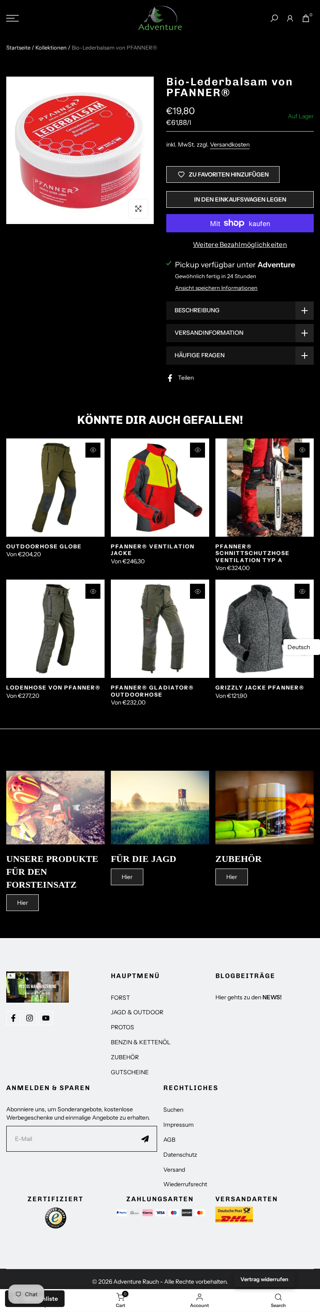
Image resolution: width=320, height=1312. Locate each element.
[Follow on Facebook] (13, 1018)
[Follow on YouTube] (46, 1018)
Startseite (18, 47)
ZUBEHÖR (125, 1057)
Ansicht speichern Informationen (216, 287)
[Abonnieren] (145, 1139)
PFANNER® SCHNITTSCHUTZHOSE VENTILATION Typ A (252, 553)
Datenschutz (180, 1154)
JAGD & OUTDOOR (137, 1012)
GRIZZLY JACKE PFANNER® (260, 687)
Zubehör (238, 859)
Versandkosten (230, 144)
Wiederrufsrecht (185, 1184)
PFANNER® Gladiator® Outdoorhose (152, 691)
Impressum (178, 1124)
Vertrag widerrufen (264, 1279)
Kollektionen (51, 47)
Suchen (173, 1109)
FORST (120, 997)
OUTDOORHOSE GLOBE (44, 546)
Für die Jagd (143, 859)
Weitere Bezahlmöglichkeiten (240, 244)
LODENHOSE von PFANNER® (53, 687)
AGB (169, 1139)
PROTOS (122, 1027)
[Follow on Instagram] (29, 1018)
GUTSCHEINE (130, 1072)
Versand (174, 1169)
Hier (22, 902)
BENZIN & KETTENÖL (140, 1042)
